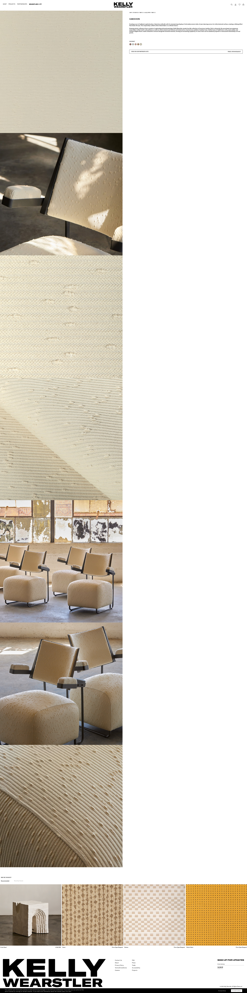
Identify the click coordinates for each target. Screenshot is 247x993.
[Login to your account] (234, 4)
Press (133, 963)
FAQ (133, 960)
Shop (130, 12)
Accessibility (136, 968)
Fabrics (153, 12)
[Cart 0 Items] (242, 4)
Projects (134, 970)
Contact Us (118, 960)
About (117, 963)
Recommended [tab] (5, 881)
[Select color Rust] (130, 44)
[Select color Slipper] (135, 44)
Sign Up (220, 968)
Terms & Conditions (121, 968)
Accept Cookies (236, 990)
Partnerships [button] (22, 4)
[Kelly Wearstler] (123, 5)
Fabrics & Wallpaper (144, 12)
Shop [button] (5, 4)
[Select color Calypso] (133, 44)
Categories (135, 12)
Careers (117, 970)
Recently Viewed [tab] (18, 881)
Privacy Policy (119, 965)
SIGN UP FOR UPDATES (230, 960)
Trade (133, 965)
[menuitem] (35, 4)
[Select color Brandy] (138, 44)
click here (68, 991)
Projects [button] (11, 4)
